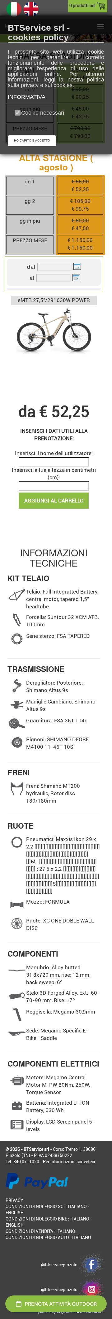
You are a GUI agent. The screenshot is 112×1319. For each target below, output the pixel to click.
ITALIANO (77, 1206)
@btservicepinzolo (60, 1264)
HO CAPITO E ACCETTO (32, 140)
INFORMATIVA (26, 97)
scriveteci (86, 1161)
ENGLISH (15, 1212)
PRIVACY (14, 1200)
